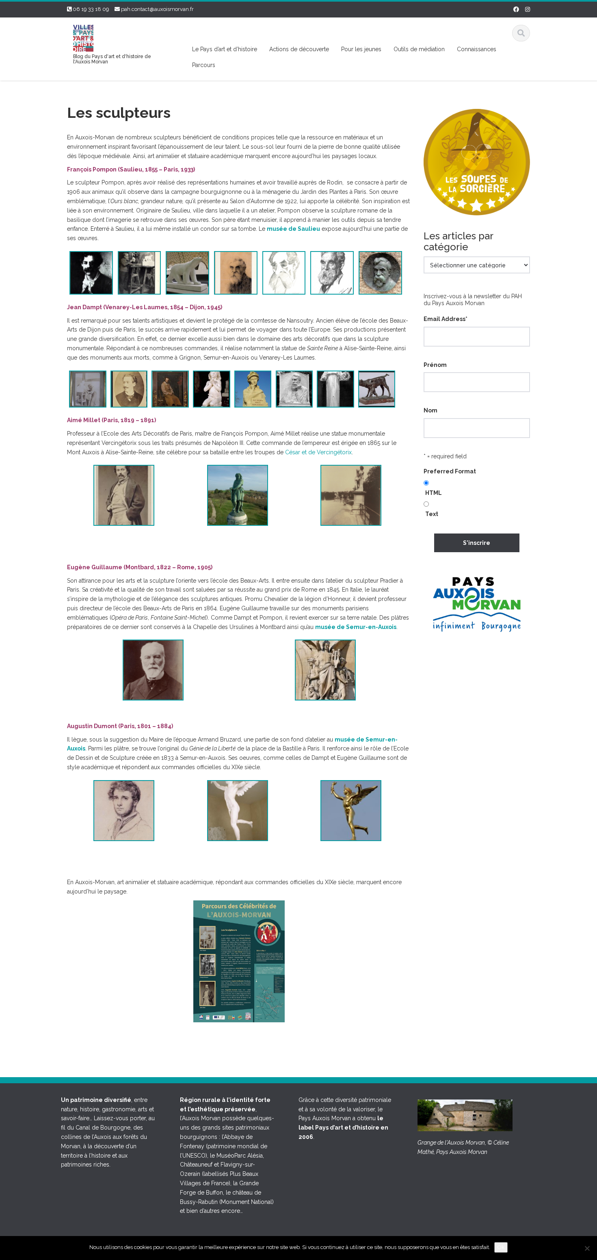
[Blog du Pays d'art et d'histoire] (83, 37)
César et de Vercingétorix (318, 452)
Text (431, 514)
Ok (501, 1247)
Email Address (445, 319)
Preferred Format (450, 471)
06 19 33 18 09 (91, 9)
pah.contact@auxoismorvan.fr (157, 9)
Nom (430, 410)
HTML (433, 493)
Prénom (435, 365)
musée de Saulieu (293, 229)
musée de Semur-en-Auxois (355, 627)
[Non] (587, 1248)
